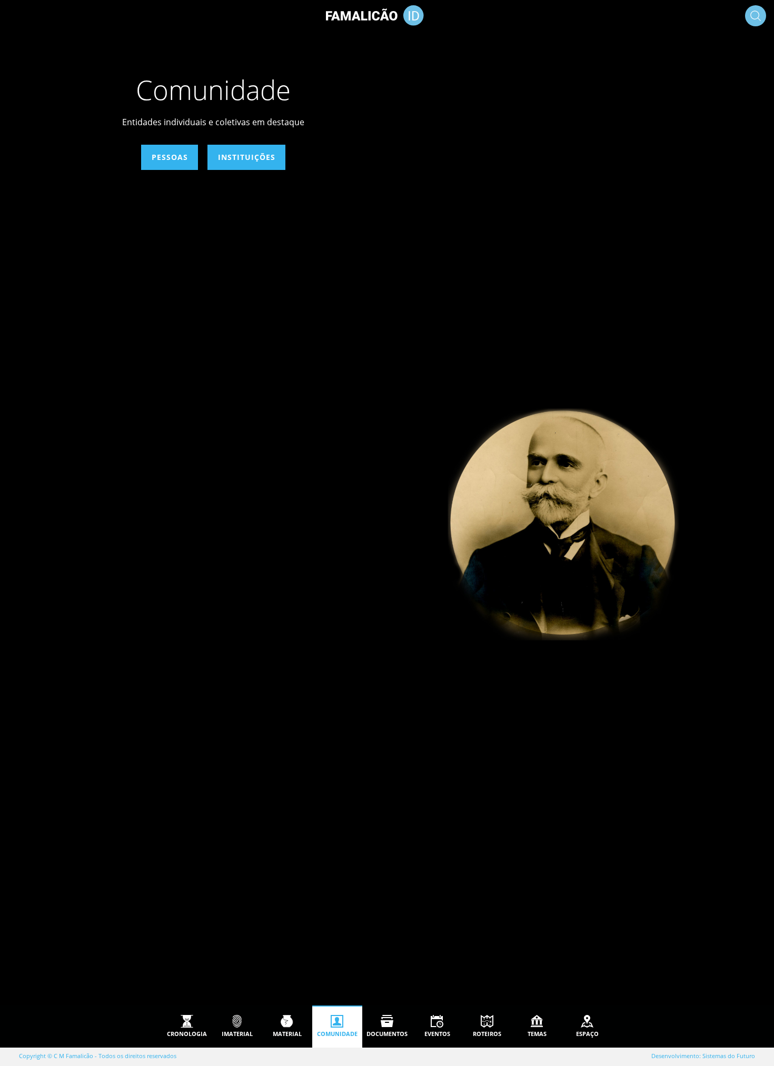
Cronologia (187, 1034)
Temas (537, 1034)
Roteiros (487, 1034)
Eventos (437, 1034)
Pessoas (169, 157)
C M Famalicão (73, 1056)
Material (287, 1034)
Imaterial (237, 1034)
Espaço (587, 1034)
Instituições (246, 157)
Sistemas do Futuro (728, 1056)
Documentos (387, 1034)
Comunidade (337, 1034)
